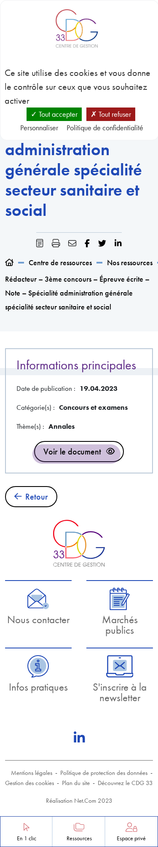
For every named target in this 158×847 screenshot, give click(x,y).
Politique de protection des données (103, 773)
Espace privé (131, 838)
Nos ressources (130, 262)
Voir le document (72, 451)
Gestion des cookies (29, 783)
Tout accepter (57, 114)
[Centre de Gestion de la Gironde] (79, 543)
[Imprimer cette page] (56, 243)
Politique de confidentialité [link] (105, 127)
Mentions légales (31, 773)
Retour (36, 496)
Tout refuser (114, 114)
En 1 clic (26, 838)
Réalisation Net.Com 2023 (79, 800)
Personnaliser (39, 127)
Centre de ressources (60, 262)
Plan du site (76, 783)
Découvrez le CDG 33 (125, 783)
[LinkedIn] (79, 737)
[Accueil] (9, 262)
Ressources (79, 838)
